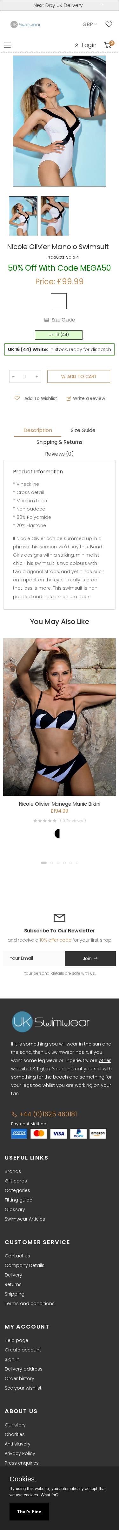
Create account (23, 1350)
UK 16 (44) (59, 335)
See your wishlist (23, 1388)
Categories (17, 1190)
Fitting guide (18, 1200)
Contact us (17, 1256)
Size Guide (63, 320)
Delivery (13, 1275)
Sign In (12, 1359)
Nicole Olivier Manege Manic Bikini (59, 804)
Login (89, 45)
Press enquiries (22, 1463)
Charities (15, 1434)
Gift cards (16, 1181)
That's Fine (29, 1511)
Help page (16, 1340)
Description (37, 430)
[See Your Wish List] (110, 24)
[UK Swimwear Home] (25, 25)
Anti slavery (17, 1444)
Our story (15, 1425)
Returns (13, 1284)
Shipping (14, 1294)
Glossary (15, 1209)
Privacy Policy (20, 1453)
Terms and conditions (30, 1303)
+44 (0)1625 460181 (47, 1114)
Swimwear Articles (25, 1219)
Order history (19, 1378)
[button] (44, 863)
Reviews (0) (59, 453)
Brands (13, 1171)
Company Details (24, 1265)
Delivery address (24, 1369)
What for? (49, 1495)
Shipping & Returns (59, 442)
